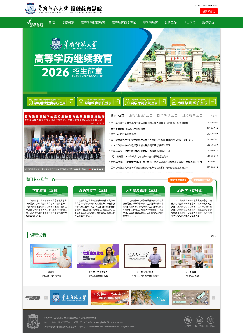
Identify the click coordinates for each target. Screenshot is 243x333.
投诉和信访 (208, 11)
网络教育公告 (192, 115)
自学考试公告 (167, 115)
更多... (213, 236)
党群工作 (171, 22)
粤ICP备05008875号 (87, 318)
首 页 (51, 22)
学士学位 (189, 22)
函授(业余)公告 (141, 115)
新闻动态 (118, 115)
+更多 (214, 116)
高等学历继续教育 (93, 22)
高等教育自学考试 (124, 22)
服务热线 (208, 22)
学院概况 (68, 22)
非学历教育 (150, 22)
